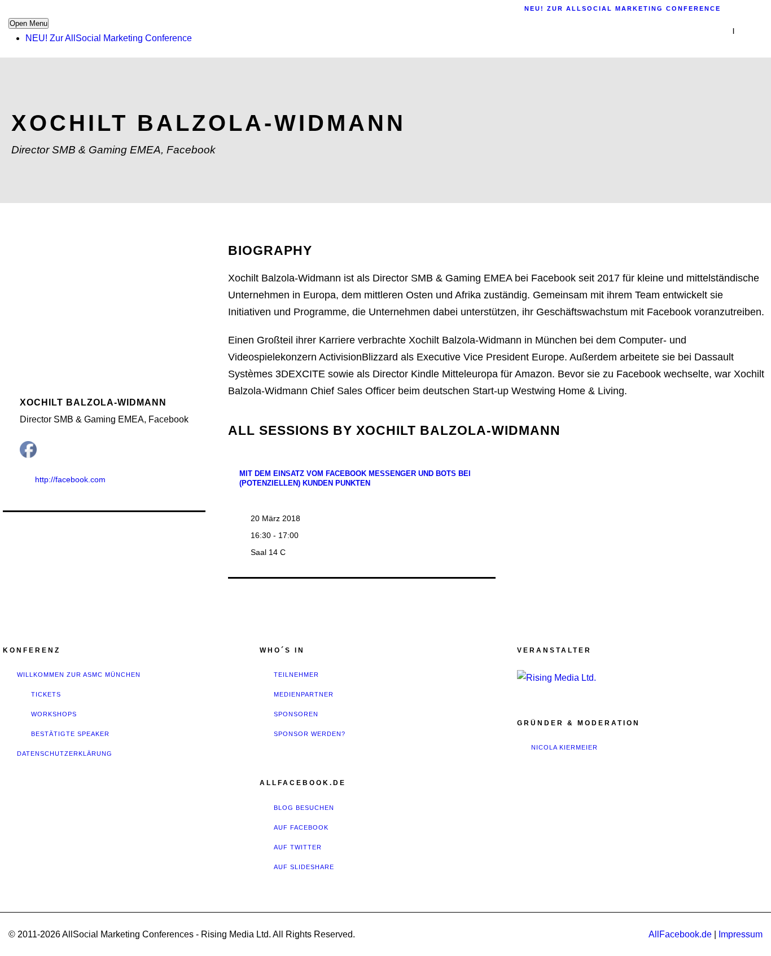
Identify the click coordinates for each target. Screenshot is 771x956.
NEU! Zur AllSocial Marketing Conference (108, 38)
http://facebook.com (70, 479)
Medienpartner (304, 694)
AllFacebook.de (680, 934)
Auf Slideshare (304, 867)
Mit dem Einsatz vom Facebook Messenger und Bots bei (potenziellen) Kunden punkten (355, 478)
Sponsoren (296, 714)
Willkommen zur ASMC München (79, 674)
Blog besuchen (304, 807)
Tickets (46, 694)
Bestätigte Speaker (70, 733)
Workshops (54, 714)
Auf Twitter (298, 847)
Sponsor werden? (309, 733)
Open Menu (28, 23)
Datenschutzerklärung (64, 753)
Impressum (741, 934)
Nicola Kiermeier (564, 747)
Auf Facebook (301, 827)
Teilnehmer (296, 674)
